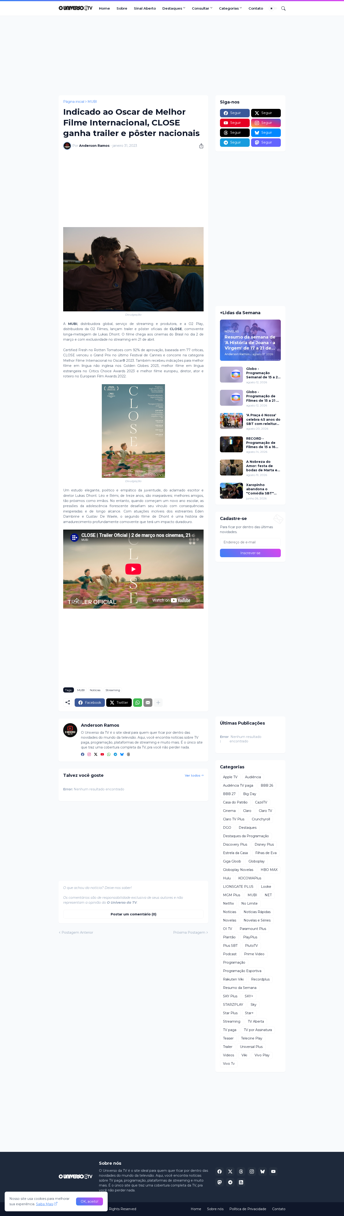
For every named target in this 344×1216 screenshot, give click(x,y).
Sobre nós (215, 1209)
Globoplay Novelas (238, 870)
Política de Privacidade (247, 1209)
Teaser (228, 1038)
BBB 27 (229, 794)
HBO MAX (269, 870)
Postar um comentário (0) (133, 914)
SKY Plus (230, 996)
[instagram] (89, 754)
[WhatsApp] (137, 702)
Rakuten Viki (233, 979)
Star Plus (230, 1013)
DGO (227, 827)
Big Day (249, 794)
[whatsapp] (108, 754)
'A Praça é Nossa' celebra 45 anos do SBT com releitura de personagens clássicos (263, 419)
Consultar (200, 8)
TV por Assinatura (258, 1030)
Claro (247, 811)
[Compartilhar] (200, 146)
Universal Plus (251, 1047)
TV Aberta (256, 1021)
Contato (256, 8)
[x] (230, 1171)
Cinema (229, 811)
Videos (228, 1055)
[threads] (128, 754)
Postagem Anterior (77, 932)
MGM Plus (231, 895)
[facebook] (82, 754)
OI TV (227, 929)
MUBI (92, 101)
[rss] (241, 1182)
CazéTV (261, 802)
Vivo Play (262, 1055)
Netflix (228, 903)
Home (104, 8)
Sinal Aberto (145, 8)
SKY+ (249, 996)
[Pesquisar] (281, 8)
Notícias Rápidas (257, 912)
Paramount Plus (253, 929)
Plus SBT (230, 945)
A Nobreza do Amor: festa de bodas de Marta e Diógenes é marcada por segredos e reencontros (261, 466)
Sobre (122, 8)
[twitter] (95, 754)
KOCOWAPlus (249, 878)
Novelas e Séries (257, 920)
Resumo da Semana (239, 988)
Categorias (229, 8)
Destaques (172, 8)
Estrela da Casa (235, 853)
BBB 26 (267, 785)
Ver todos (192, 775)
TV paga (229, 1030)
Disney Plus (264, 844)
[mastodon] (219, 1182)
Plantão (229, 937)
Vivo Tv (229, 1063)
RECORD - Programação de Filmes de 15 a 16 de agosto (260, 442)
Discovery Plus (235, 844)
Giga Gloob (232, 861)
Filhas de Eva (266, 853)
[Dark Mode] (273, 8)
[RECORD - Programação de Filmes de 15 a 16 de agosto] (231, 444)
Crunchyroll (261, 819)
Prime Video (254, 954)
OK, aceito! (89, 1201)
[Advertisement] (172, 55)
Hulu (227, 878)
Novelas (229, 920)
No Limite (249, 903)
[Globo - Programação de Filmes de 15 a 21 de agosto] (231, 398)
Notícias (95, 690)
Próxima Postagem (189, 932)
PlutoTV (251, 945)
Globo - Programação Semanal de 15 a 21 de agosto (262, 373)
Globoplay (257, 861)
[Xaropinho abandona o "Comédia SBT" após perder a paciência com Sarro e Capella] (231, 491)
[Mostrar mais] (158, 702)
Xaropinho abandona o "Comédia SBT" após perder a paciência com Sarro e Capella (260, 489)
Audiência (253, 777)
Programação (234, 962)
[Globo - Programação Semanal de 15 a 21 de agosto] (231, 375)
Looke (266, 886)
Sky (253, 1004)
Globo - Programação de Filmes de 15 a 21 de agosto (263, 396)
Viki (244, 1055)
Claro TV (265, 811)
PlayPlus (250, 937)
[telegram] (115, 754)
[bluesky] (122, 754)
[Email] (147, 702)
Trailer (227, 1047)
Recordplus (260, 979)
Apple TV (230, 777)
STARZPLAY (233, 1004)
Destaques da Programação (246, 836)
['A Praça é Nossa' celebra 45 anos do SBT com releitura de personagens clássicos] (231, 421)
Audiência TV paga (238, 785)
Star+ (249, 1013)
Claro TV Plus (233, 819)
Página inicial (73, 101)
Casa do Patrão (235, 802)
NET (268, 895)
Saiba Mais (44, 1204)
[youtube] (102, 754)
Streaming (113, 690)
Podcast (230, 954)
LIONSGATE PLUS (238, 886)
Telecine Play (251, 1038)
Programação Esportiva (242, 971)
